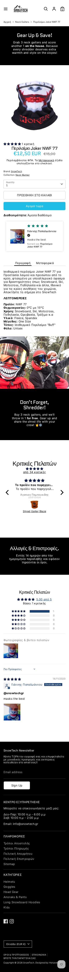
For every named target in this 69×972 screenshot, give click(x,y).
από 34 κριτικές (34, 472)
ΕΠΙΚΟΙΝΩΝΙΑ (39, 954)
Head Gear (11, 892)
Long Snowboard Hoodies (22, 902)
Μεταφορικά (46, 160)
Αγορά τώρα (34, 206)
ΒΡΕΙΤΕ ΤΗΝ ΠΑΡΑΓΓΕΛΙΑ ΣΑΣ (20, 958)
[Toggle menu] (5, 8)
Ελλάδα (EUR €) (16, 944)
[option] (34, 105)
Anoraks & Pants (15, 897)
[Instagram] (12, 921)
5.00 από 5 (44, 599)
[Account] (54, 7)
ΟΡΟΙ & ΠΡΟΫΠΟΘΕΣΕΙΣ (16, 954)
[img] (34, 468)
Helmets (9, 881)
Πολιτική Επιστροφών (19, 859)
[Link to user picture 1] (12, 712)
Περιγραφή (23, 263)
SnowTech (16, 171)
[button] (13, 144)
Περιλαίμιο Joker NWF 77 (46, 22)
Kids (7, 907)
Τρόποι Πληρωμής (16, 848)
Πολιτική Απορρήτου (18, 853)
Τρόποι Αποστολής (17, 843)
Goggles (9, 886)
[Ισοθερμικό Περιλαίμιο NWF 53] (34, 505)
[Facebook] (6, 921)
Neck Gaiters (22, 22)
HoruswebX (55, 962)
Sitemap (9, 864)
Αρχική (7, 22)
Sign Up (16, 785)
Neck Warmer (23, 175)
